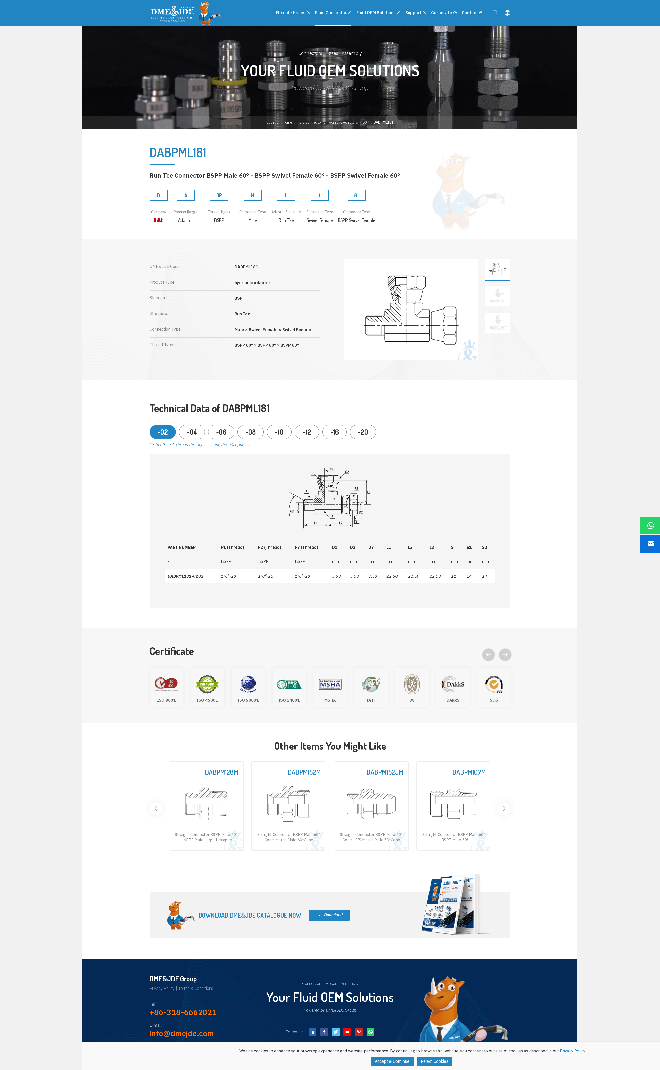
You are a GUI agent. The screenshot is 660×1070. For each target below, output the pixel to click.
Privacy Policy (162, 988)
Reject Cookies (434, 1061)
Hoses (331, 983)
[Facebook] (324, 1032)
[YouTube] (347, 1032)
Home (287, 122)
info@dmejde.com (182, 1033)
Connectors (312, 983)
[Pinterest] (359, 1032)
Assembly (349, 983)
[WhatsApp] (370, 1032)
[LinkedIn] (312, 1032)
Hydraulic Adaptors (342, 122)
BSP (365, 122)
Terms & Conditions (195, 988)
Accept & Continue (392, 1061)
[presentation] (488, 654)
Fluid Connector (309, 122)
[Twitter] (336, 1032)
